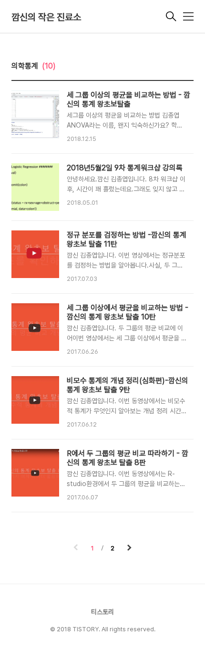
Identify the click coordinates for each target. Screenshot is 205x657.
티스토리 (102, 612)
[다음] (129, 548)
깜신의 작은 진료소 (46, 17)
